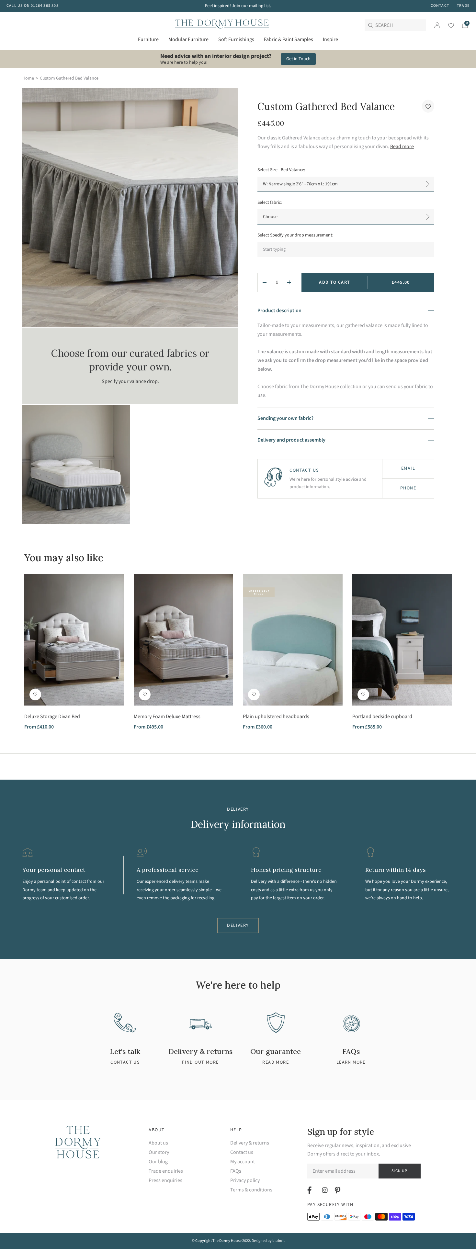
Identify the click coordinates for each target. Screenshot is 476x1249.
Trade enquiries (166, 1171)
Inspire (330, 39)
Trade (463, 5)
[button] (428, 106)
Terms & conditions (251, 1190)
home (28, 78)
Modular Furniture (188, 39)
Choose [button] (270, 217)
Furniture (148, 39)
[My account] (437, 25)
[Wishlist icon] (447, 25)
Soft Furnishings (236, 39)
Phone (408, 488)
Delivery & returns (249, 1143)
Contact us (241, 1152)
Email (408, 468)
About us (158, 1143)
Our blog (158, 1161)
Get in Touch (298, 59)
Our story (159, 1152)
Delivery (238, 925)
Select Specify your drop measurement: (295, 235)
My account (242, 1161)
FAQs (235, 1171)
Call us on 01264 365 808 (32, 5)
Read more (402, 146)
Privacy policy (245, 1180)
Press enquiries (165, 1180)
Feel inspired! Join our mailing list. (238, 6)
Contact (440, 5)
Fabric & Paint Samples (288, 39)
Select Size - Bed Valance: (281, 170)
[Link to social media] (310, 1190)
